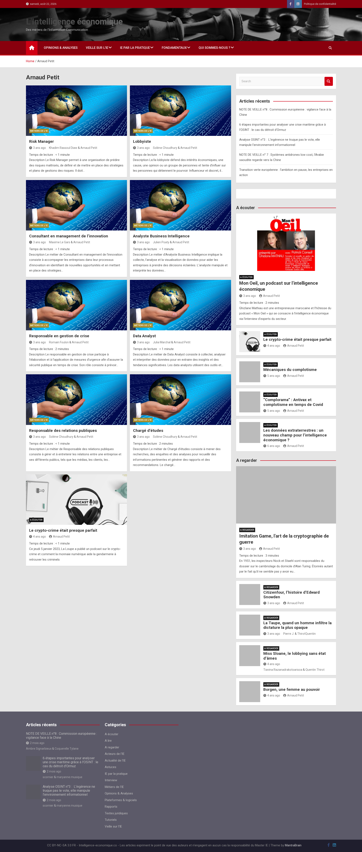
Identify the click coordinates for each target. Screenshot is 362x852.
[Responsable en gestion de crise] (76, 305)
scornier (48, 777)
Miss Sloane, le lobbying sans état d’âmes (294, 656)
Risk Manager (41, 141)
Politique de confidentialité (320, 3)
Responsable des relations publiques (63, 430)
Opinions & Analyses (61, 48)
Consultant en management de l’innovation (68, 236)
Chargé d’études (148, 430)
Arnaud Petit (88, 147)
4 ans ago (39, 536)
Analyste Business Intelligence (161, 236)
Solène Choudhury (165, 147)
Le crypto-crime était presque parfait (63, 530)
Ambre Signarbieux (39, 748)
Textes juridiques (116, 813)
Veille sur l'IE (113, 826)
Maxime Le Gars (59, 242)
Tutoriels (111, 820)
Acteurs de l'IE (114, 754)
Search (329, 81)
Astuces (110, 767)
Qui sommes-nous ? (214, 48)
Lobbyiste (142, 141)
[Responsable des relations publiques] (76, 399)
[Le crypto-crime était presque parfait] (76, 499)
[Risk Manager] (76, 110)
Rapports (111, 806)
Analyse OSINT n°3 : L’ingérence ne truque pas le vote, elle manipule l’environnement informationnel (69, 791)
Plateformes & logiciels (121, 800)
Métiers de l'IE (39, 131)
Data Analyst (144, 335)
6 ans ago (273, 446)
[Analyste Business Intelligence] (180, 205)
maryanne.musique (69, 777)
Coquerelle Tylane (67, 748)
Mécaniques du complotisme (290, 369)
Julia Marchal (162, 342)
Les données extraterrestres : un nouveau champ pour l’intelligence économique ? (295, 435)
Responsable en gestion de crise (59, 335)
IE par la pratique (135, 48)
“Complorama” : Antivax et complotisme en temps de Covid (293, 402)
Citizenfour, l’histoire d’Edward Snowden (291, 595)
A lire (108, 741)
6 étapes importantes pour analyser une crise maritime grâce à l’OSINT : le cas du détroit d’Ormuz (70, 762)
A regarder (247, 530)
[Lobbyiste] (180, 110)
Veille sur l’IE (97, 48)
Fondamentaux (174, 48)
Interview (111, 780)
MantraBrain (293, 845)
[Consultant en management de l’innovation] (76, 205)
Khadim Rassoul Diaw (63, 147)
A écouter (36, 520)
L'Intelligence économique (74, 22)
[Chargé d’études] (180, 399)
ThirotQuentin (306, 633)
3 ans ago (39, 147)
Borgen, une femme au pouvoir (291, 689)
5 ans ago (273, 375)
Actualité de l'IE (115, 760)
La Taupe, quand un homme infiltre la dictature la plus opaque (297, 625)
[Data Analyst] (180, 305)
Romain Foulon (59, 342)
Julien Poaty (161, 242)
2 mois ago (37, 743)
